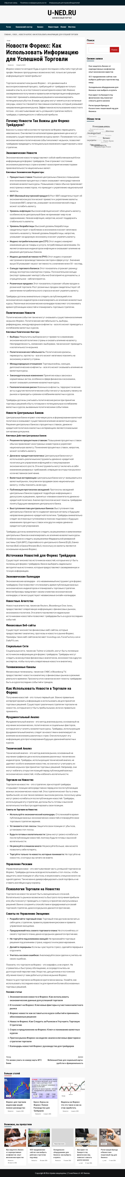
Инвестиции (53, 27)
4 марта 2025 (21, 65)
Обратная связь (10, 3)
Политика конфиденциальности (33, 3)
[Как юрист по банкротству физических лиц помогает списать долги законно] (86, 1137)
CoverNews (73, 1173)
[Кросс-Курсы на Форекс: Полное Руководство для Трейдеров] (44, 1088)
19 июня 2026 (67, 1160)
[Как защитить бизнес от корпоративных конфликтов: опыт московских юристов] (15, 1137)
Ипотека (71, 27)
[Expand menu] (12, 27)
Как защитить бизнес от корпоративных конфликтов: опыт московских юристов (102, 69)
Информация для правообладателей (64, 3)
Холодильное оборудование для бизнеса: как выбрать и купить (103, 88)
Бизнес (40, 27)
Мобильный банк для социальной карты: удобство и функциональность (65, 1060)
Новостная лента (59, 1144)
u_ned (81, 1163)
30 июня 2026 (43, 1160)
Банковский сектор (24, 27)
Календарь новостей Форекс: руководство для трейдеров (42, 1046)
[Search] (119, 26)
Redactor (11, 65)
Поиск (90, 40)
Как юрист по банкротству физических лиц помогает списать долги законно (101, 98)
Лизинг (63, 27)
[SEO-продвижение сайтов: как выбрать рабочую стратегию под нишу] (39, 1137)
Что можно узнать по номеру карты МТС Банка (24, 1060)
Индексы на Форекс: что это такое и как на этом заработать (71, 1105)
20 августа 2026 (12, 1163)
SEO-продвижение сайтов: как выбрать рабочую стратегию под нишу (104, 79)
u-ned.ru (62, 12)
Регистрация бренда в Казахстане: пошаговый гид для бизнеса (103, 108)
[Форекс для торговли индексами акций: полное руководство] (17, 1088)
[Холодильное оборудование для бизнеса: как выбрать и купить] (62, 1137)
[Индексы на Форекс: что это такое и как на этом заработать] (72, 1088)
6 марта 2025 (20, 1111)
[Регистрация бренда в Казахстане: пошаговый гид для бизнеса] (110, 1137)
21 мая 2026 (88, 1163)
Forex (8, 27)
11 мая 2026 (112, 1160)
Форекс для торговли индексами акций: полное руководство (16, 1105)
